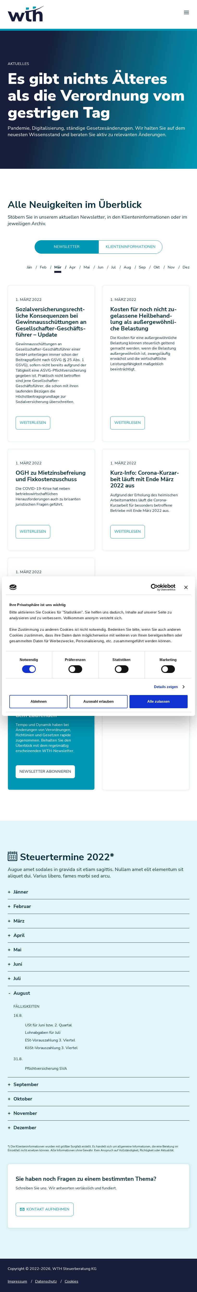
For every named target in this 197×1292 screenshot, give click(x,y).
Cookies (71, 1281)
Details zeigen (166, 687)
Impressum (17, 1281)
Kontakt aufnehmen (47, 1209)
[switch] (75, 669)
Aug (127, 267)
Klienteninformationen (130, 246)
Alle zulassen (158, 701)
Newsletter (67, 246)
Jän (29, 267)
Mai (87, 267)
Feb (43, 267)
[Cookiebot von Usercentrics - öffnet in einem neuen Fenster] (154, 587)
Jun (100, 267)
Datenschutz (46, 1281)
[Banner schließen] (186, 587)
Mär (57, 267)
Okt (157, 267)
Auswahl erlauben (98, 701)
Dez (186, 267)
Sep (142, 267)
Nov (171, 267)
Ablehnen (39, 701)
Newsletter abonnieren (45, 771)
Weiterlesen (33, 422)
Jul (113, 267)
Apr (72, 267)
